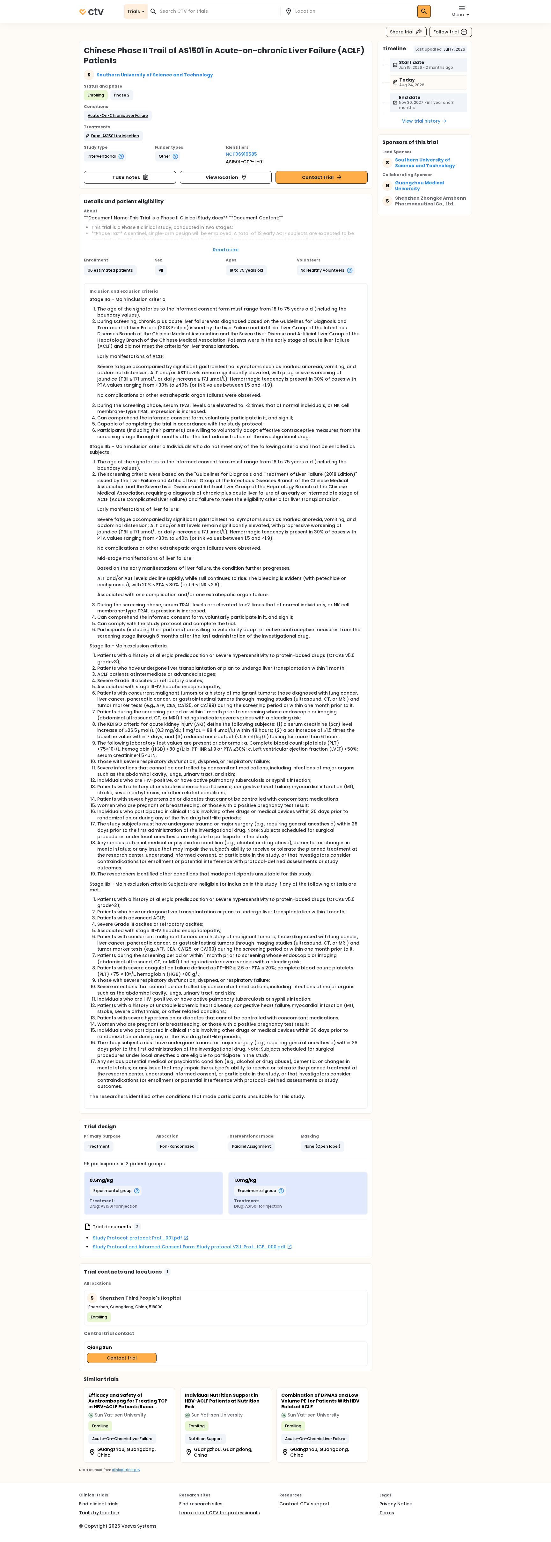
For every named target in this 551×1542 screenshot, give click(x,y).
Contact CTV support (304, 1504)
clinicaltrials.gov (126, 1469)
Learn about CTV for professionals (219, 1513)
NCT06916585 (241, 154)
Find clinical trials (99, 1504)
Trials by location (99, 1513)
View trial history (421, 121)
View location (222, 177)
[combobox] (218, 11)
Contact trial (318, 177)
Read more (226, 250)
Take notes (126, 177)
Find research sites (201, 1504)
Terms (386, 1513)
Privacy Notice (395, 1504)
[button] (118, 116)
